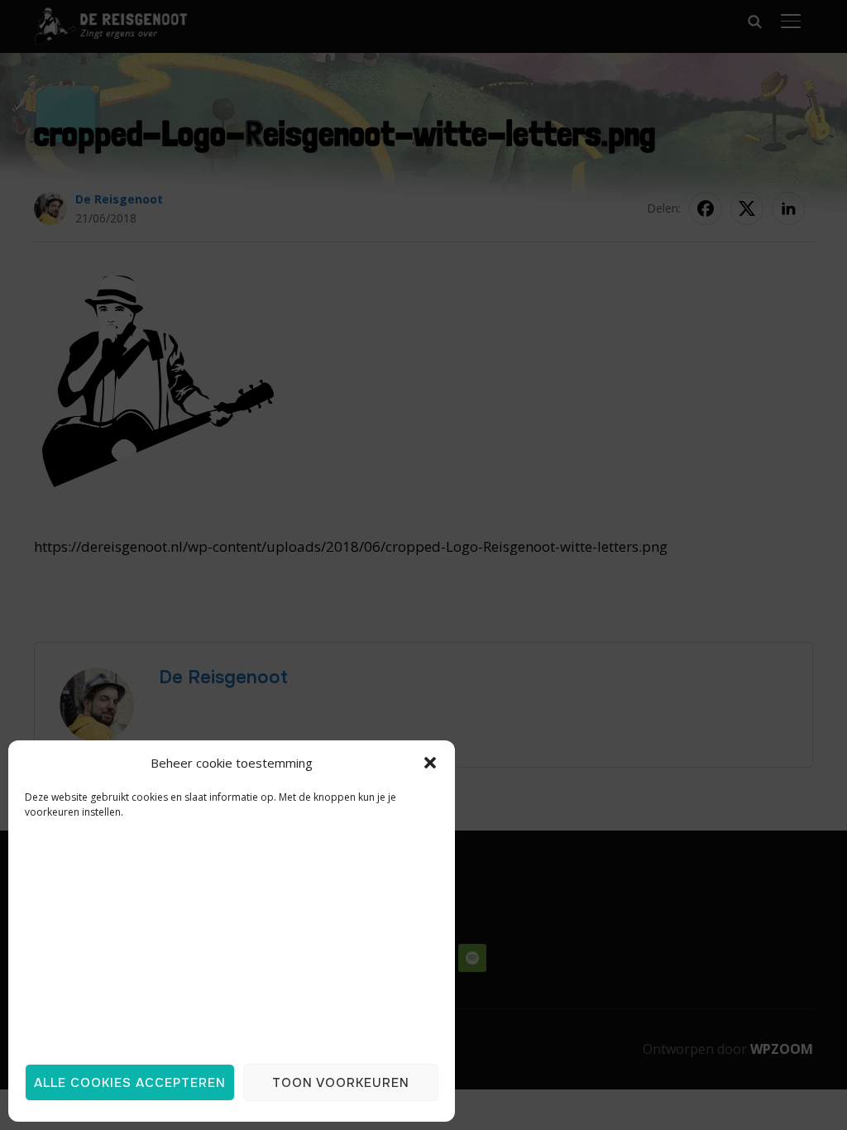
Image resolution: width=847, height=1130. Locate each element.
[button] (430, 762)
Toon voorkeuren (340, 1083)
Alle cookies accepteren (130, 1083)
